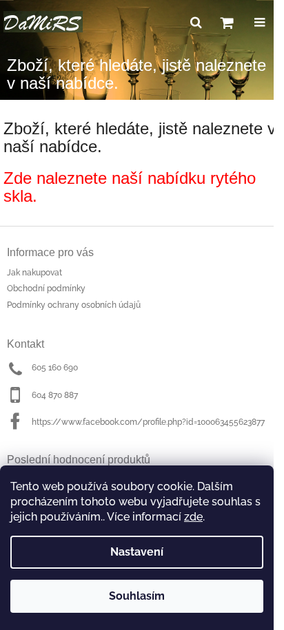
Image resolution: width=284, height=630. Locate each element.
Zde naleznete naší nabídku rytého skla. (129, 187)
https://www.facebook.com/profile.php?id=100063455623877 (148, 422)
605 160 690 (55, 367)
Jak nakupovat (34, 272)
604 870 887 (55, 395)
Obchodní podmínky (46, 288)
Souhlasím (137, 595)
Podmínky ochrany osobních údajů (74, 305)
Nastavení (136, 551)
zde (193, 516)
